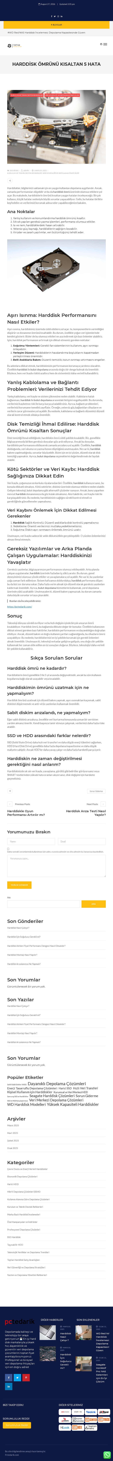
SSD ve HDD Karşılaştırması (17, 1101)
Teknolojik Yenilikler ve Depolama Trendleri (28, 1252)
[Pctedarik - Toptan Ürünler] (65, 1420)
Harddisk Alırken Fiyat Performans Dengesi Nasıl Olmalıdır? (36, 945)
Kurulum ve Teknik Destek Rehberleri (27, 95)
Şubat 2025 (13, 1140)
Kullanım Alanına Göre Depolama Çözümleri (28, 1199)
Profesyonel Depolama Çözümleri (23, 1229)
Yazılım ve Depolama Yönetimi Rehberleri (27, 1275)
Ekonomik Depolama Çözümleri (22, 1176)
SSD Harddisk (13, 1237)
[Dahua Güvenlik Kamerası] (104, 1412)
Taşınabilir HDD (15, 1244)
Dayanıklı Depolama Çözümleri (57, 1083)
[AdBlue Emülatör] (91, 1420)
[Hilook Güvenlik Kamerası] (65, 1427)
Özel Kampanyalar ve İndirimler (22, 1222)
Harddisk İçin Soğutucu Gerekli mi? (23, 936)
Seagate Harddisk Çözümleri (52, 1096)
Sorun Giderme (96, 791)
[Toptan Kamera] (91, 1427)
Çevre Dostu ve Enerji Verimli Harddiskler (27, 1169)
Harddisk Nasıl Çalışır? (18, 927)
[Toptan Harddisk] (78, 1412)
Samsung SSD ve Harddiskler (17, 1096)
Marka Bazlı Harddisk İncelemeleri (23, 1214)
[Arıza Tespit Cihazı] (104, 1420)
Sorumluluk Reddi (17, 1425)
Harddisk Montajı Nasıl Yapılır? (22, 954)
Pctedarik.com (12, 1455)
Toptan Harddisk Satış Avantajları (23, 1260)
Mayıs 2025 (13, 1125)
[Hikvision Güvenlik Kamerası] (65, 1412)
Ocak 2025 (12, 1148)
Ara (8, 897)
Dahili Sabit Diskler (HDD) (16, 1084)
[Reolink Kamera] (91, 1412)
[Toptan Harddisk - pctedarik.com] (78, 1420)
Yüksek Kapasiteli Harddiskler (73, 1104)
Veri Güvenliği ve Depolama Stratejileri (62, 95)
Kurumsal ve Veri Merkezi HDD (71, 1092)
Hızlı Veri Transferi (85, 1088)
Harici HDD (13, 1184)
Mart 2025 (12, 1133)
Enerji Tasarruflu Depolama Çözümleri (32, 1088)
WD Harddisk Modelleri (26, 1104)
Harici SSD (65, 1088)
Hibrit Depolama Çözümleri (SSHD (23, 1191)
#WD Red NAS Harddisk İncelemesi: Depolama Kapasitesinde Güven (46, 32)
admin (26, 170)
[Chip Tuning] (78, 1427)
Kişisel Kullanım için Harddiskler (29, 1092)
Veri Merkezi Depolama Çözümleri (56, 1100)
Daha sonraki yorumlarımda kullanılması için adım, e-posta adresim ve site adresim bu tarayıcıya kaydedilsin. (55, 851)
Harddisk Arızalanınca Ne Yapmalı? (24, 964)
